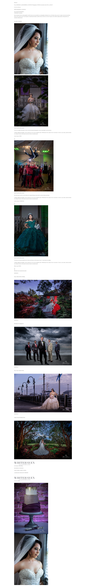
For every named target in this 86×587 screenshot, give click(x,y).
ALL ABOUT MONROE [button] (18, 21)
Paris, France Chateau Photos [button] (19, 370)
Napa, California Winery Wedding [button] (19, 276)
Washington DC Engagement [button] (19, 323)
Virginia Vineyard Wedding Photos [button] (19, 417)
